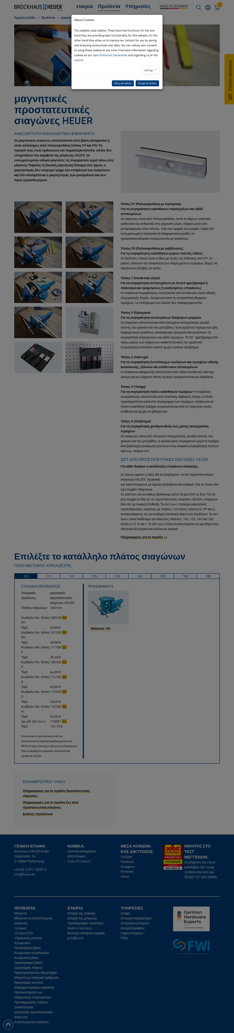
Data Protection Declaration (110, 55)
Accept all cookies (147, 83)
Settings (149, 70)
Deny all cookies (122, 83)
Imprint (78, 60)
